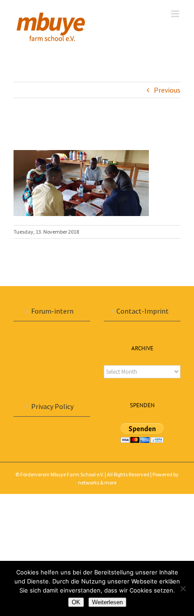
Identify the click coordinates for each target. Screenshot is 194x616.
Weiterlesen (107, 602)
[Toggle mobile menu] (175, 14)
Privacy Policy (52, 406)
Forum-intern (52, 310)
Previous (167, 89)
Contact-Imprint (142, 310)
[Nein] (182, 588)
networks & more (97, 482)
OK (76, 602)
